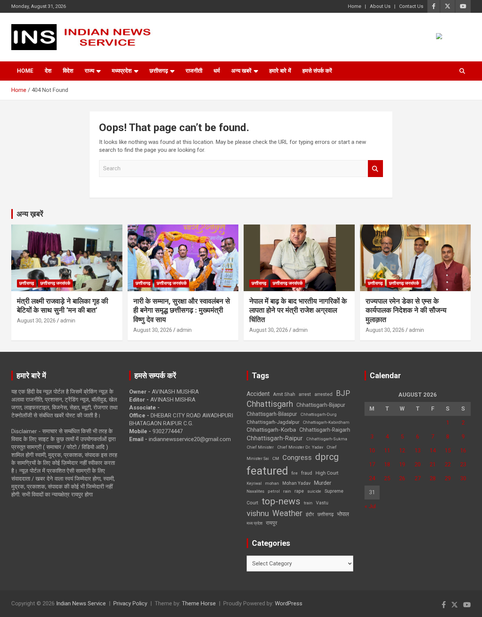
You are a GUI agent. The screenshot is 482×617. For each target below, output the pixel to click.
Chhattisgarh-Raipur (275, 438)
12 (402, 450)
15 (448, 450)
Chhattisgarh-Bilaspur (272, 414)
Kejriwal (254, 483)
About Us (380, 6)
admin (67, 321)
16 (463, 450)
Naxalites (255, 491)
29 (448, 478)
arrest (305, 394)
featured (267, 470)
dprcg (327, 457)
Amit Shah (284, 394)
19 (402, 464)
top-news (281, 501)
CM (275, 458)
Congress (297, 457)
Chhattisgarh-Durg (318, 414)
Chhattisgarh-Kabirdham (326, 422)
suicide (314, 491)
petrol (274, 491)
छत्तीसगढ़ (158, 70)
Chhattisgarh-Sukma (326, 439)
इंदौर (310, 514)
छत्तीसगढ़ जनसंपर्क (55, 283)
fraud (306, 473)
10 (372, 450)
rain (287, 491)
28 (433, 478)
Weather (287, 513)
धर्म (217, 70)
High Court (327, 473)
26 (402, 478)
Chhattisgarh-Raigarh (324, 430)
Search (375, 168)
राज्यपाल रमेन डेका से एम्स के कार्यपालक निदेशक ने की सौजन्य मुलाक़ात (406, 310)
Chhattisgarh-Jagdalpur (273, 422)
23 (463, 464)
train (308, 503)
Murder (322, 483)
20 (418, 464)
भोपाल (343, 514)
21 (433, 464)
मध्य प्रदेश (254, 523)
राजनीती (194, 70)
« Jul (370, 506)
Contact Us (411, 6)
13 (418, 450)
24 (372, 478)
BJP (343, 393)
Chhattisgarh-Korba (271, 429)
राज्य (89, 70)
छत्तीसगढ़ (325, 514)
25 (387, 478)
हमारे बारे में (280, 70)
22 (448, 464)
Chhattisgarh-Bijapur (320, 405)
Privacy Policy (130, 603)
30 (463, 478)
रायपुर (271, 523)
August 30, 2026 (36, 321)
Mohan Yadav (296, 483)
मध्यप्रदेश (122, 70)
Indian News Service (81, 603)
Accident (258, 393)
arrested (323, 394)
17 (372, 464)
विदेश (68, 70)
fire (294, 473)
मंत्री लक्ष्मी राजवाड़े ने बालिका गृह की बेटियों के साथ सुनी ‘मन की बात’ (62, 306)
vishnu (258, 513)
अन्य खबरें (241, 70)
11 (387, 450)
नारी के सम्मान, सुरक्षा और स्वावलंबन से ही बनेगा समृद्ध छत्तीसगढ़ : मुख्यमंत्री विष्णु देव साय (181, 310)
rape (299, 491)
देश (48, 70)
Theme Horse (199, 603)
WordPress (288, 603)
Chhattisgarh (270, 404)
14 (433, 450)
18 (387, 464)
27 (418, 478)
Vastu (322, 503)
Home (354, 6)
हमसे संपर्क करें (317, 70)
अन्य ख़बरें (30, 213)
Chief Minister (260, 447)
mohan (272, 483)
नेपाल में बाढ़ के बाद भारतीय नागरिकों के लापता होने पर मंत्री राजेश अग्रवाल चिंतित (298, 310)
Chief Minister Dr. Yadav (300, 447)
